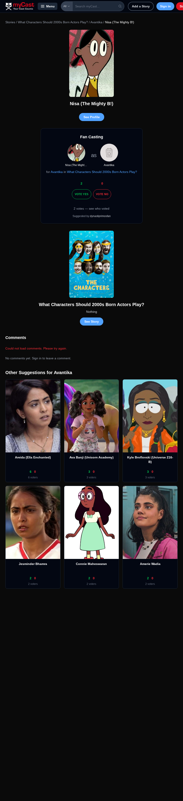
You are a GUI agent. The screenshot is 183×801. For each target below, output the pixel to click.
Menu (50, 6)
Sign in (165, 6)
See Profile (91, 117)
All (65, 6)
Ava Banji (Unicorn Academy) (91, 457)
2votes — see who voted (91, 208)
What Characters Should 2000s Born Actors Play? (53, 22)
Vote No (102, 194)
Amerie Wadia (150, 564)
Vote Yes (81, 194)
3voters (91, 477)
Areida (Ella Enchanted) (33, 457)
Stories (10, 22)
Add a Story (141, 6)
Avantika (96, 22)
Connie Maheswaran (91, 564)
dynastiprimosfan (100, 216)
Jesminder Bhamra (33, 564)
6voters (33, 477)
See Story (91, 321)
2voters (33, 584)
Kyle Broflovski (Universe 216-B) (150, 460)
